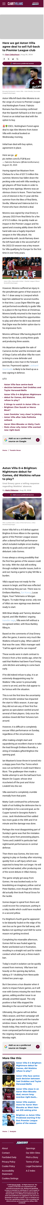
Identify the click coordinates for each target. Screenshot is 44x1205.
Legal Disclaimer (34, 1166)
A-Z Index (30, 1170)
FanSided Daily (9, 1157)
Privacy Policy (8, 1161)
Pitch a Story (32, 1157)
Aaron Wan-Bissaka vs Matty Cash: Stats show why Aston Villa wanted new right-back (22, 427)
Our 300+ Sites (33, 1153)
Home (4, 450)
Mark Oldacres (11, 490)
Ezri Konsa (26, 592)
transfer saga (8, 620)
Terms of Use (32, 1161)
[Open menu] (3, 3)
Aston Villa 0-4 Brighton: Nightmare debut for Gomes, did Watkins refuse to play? (22, 397)
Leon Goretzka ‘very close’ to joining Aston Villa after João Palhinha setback (22, 417)
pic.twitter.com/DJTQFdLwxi (16, 158)
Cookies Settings (10, 1178)
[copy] (17, 59)
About (5, 1148)
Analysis (13, 1131)
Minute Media (16, 1185)
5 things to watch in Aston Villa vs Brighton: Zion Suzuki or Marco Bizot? (21, 407)
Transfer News (15, 450)
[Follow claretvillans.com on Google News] (38, 440)
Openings (30, 1148)
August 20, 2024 (9, 165)
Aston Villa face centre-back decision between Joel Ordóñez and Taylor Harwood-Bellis (22, 387)
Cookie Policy (8, 1166)
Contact (6, 1153)
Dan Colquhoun (12, 54)
